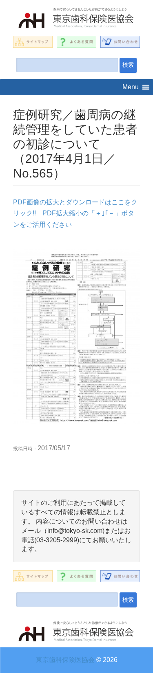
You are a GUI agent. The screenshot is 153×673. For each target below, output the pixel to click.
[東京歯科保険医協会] (76, 19)
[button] (130, 87)
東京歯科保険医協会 (65, 659)
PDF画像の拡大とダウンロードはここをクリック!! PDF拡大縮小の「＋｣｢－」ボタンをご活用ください (75, 213)
